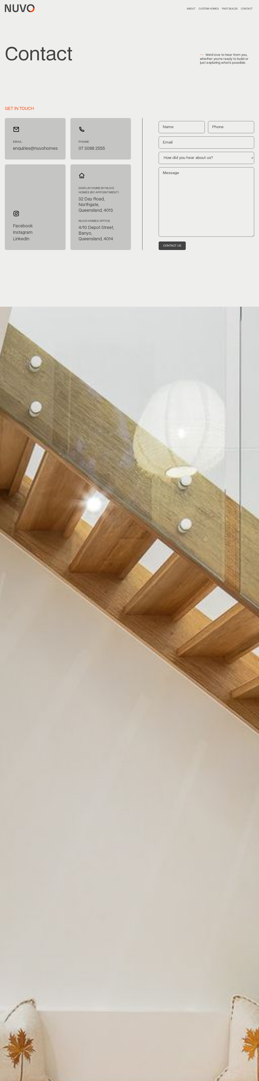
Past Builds (230, 8)
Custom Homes (208, 8)
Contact (247, 8)
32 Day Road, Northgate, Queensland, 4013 (96, 205)
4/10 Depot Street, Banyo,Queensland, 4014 (96, 233)
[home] (20, 8)
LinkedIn (21, 239)
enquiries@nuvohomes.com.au (35, 149)
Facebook (23, 226)
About (191, 8)
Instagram (23, 233)
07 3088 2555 (92, 149)
